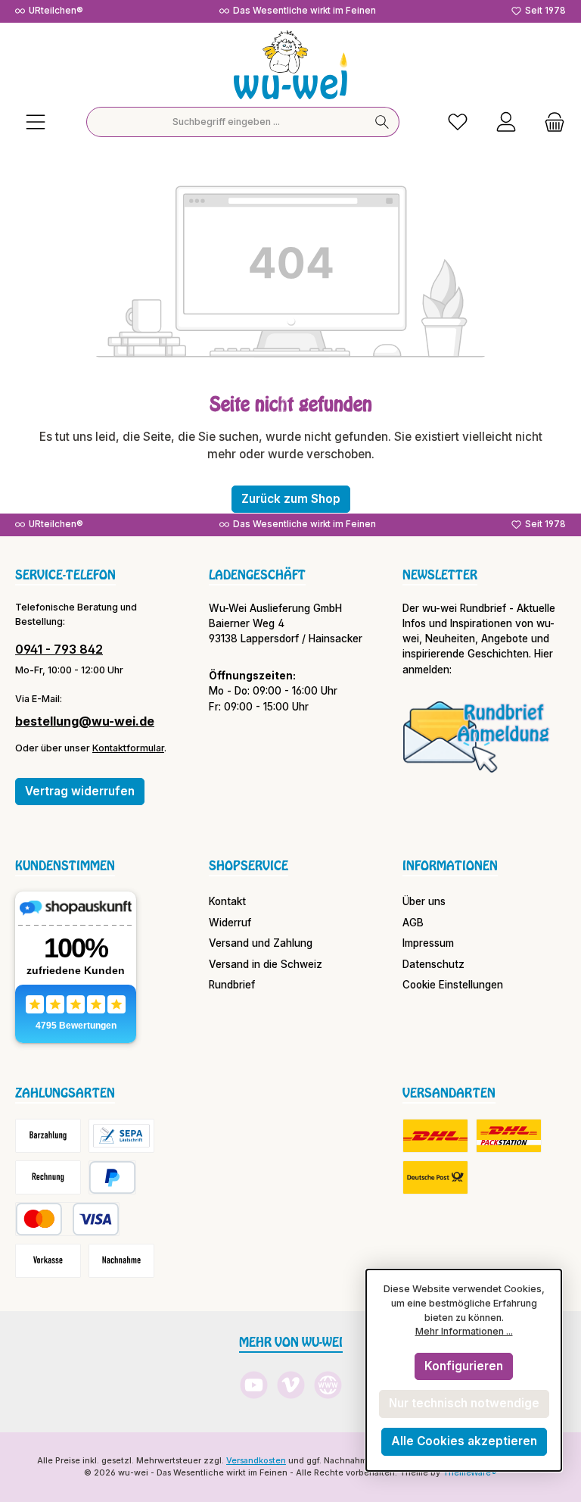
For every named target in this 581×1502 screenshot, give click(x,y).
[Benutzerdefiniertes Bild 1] (476, 736)
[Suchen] (382, 122)
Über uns (424, 901)
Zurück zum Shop (290, 499)
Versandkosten (256, 1461)
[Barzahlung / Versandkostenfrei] (48, 1136)
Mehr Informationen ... (464, 1331)
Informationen (450, 865)
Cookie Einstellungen (452, 985)
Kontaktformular (128, 748)
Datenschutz (433, 964)
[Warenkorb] (550, 122)
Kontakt (227, 901)
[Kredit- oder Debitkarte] (67, 1219)
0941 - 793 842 (59, 649)
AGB (413, 923)
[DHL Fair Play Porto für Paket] (435, 1136)
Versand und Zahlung (260, 943)
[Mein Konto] (506, 122)
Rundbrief (232, 985)
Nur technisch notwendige (464, 1403)
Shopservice (248, 865)
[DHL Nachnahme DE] (435, 1177)
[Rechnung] (48, 1177)
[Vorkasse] (48, 1261)
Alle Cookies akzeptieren (464, 1441)
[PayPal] (112, 1177)
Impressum (428, 943)
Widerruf (230, 923)
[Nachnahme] (121, 1261)
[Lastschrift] (121, 1136)
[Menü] (35, 122)
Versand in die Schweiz (265, 964)
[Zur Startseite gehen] (290, 64)
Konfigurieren (463, 1366)
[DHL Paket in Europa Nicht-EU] (509, 1136)
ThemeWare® (470, 1473)
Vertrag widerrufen (80, 791)
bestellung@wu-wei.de (84, 721)
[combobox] (226, 122)
